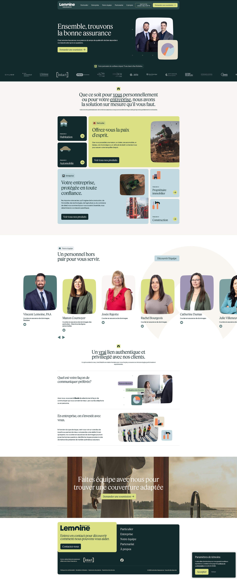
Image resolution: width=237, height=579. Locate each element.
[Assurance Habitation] (82, 138)
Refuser (213, 572)
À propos (129, 5)
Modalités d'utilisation (81, 570)
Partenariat (119, 5)
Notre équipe (107, 5)
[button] (59, 337)
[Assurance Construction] (175, 221)
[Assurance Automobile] (82, 164)
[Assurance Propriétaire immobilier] (175, 194)
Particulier (84, 5)
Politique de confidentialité (67, 570)
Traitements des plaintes (94, 570)
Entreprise (95, 5)
